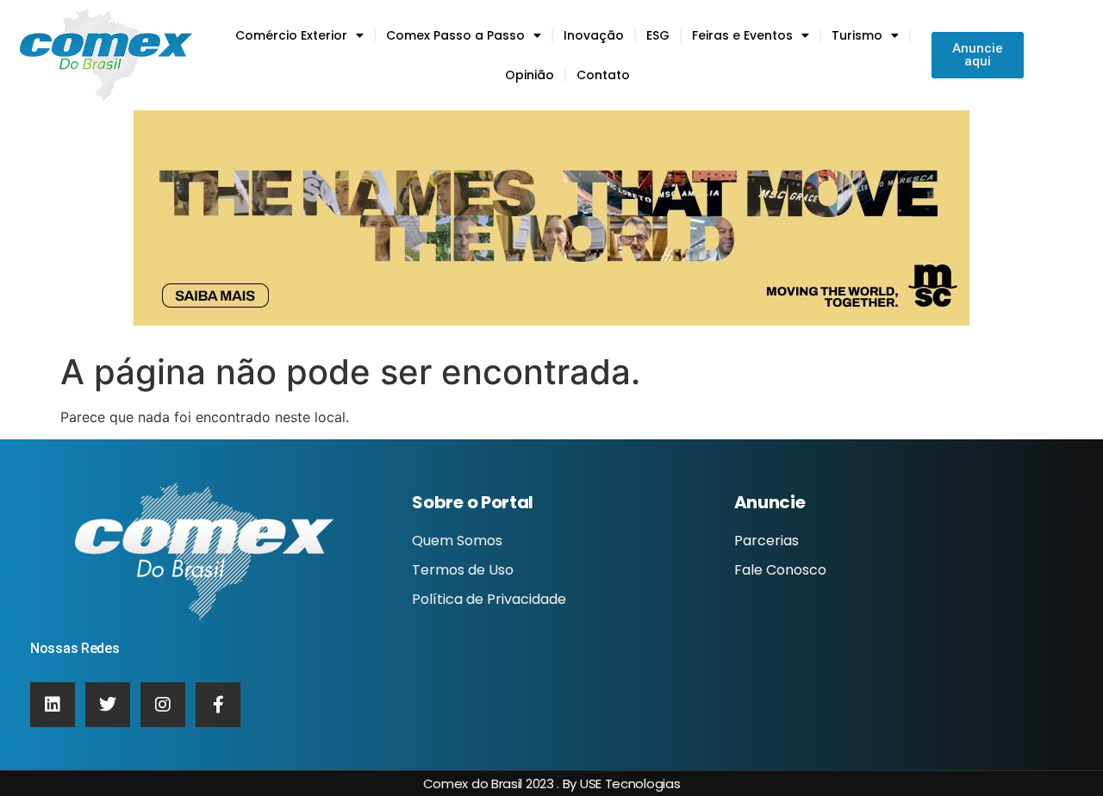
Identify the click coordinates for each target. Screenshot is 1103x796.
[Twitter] (107, 704)
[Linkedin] (52, 704)
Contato (603, 75)
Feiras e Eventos (742, 35)
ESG (658, 35)
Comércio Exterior (291, 35)
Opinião (529, 75)
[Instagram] (162, 704)
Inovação (594, 35)
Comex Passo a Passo (455, 35)
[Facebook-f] (218, 704)
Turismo (857, 35)
